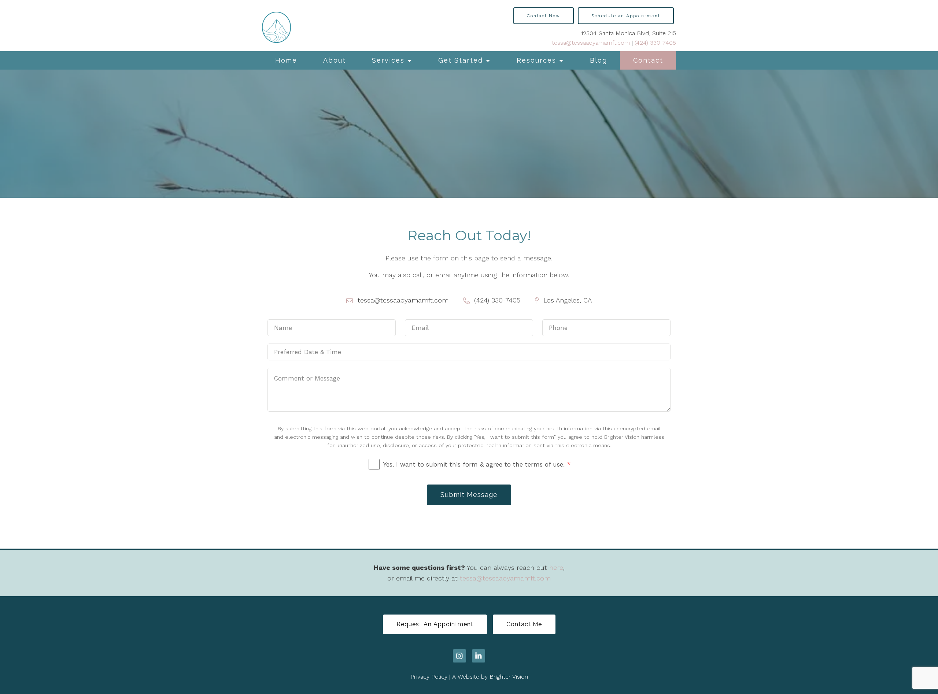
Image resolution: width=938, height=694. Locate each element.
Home (286, 60)
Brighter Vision (509, 676)
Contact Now (543, 15)
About (334, 60)
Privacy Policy (428, 676)
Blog (598, 60)
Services (388, 60)
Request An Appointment (434, 624)
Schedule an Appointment (625, 15)
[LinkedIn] (478, 656)
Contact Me (524, 624)
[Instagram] (459, 656)
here (556, 567)
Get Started (460, 60)
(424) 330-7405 (655, 42)
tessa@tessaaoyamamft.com (591, 42)
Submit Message (469, 494)
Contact (648, 60)
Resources (536, 60)
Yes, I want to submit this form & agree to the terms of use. (476, 464)
